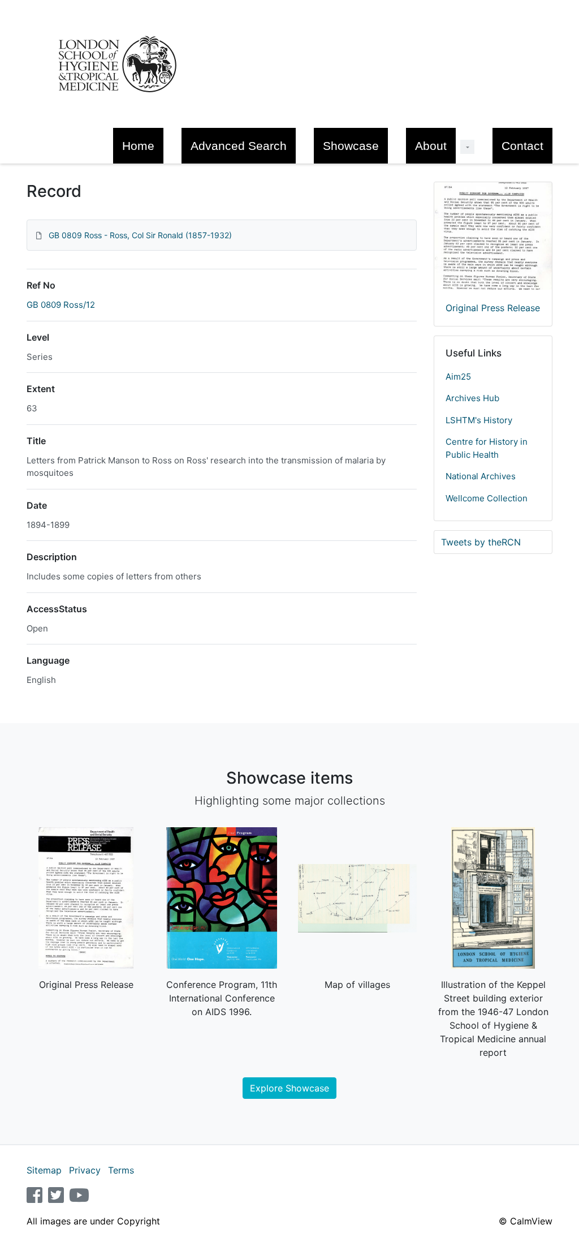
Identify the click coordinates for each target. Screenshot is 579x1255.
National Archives (481, 476)
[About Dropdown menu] (467, 147)
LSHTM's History (479, 420)
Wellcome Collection (487, 498)
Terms (121, 1170)
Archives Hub (472, 398)
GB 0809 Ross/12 (61, 304)
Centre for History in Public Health (487, 448)
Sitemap (44, 1170)
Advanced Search (239, 145)
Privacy (85, 1170)
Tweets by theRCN (481, 542)
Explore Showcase (289, 1088)
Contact (522, 145)
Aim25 (458, 376)
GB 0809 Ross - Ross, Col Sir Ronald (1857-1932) (140, 235)
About (431, 145)
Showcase (351, 145)
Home (138, 145)
